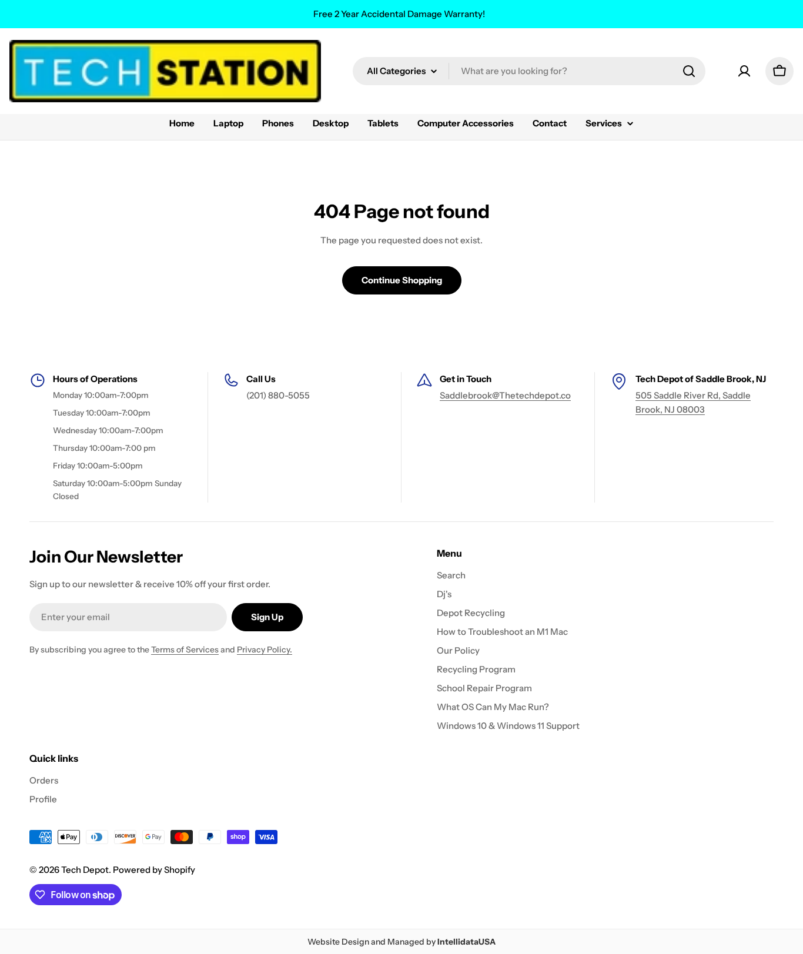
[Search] (689, 71)
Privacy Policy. (264, 649)
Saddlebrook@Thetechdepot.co (505, 395)
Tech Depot (85, 869)
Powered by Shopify (154, 869)
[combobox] (529, 71)
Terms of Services (185, 649)
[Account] (744, 71)
